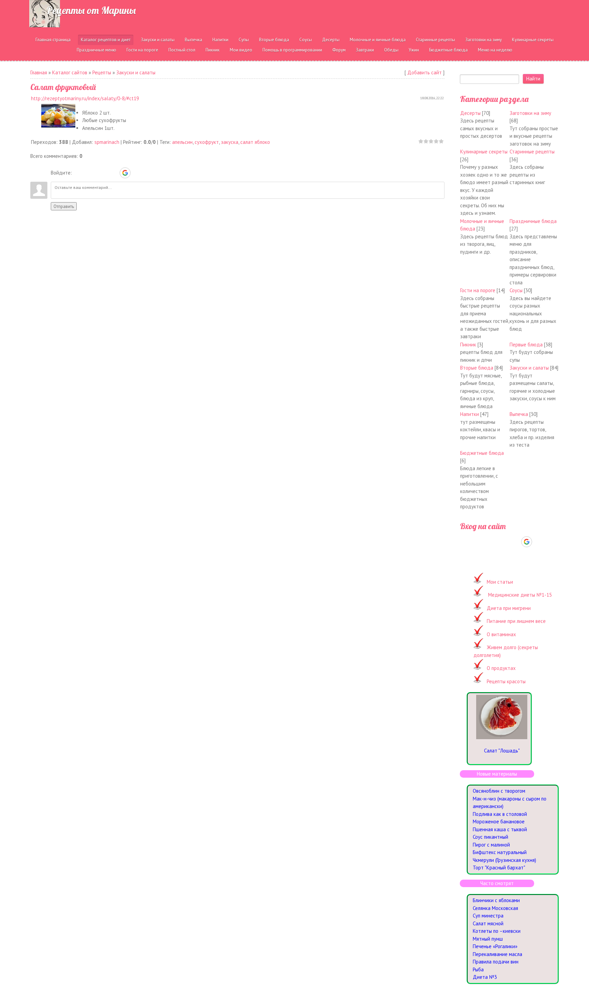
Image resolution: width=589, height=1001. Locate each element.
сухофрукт (207, 142)
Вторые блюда (476, 367)
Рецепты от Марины (91, 10)
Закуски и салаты (135, 72)
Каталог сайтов (69, 72)
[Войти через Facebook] (101, 173)
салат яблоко (255, 142)
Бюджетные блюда (482, 453)
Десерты (470, 113)
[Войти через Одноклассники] (137, 173)
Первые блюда (526, 344)
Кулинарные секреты (484, 151)
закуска (229, 142)
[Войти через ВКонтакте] (90, 173)
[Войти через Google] (125, 172)
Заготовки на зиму (530, 113)
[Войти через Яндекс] (113, 173)
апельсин (182, 142)
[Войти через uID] (78, 173)
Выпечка (519, 414)
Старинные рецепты (532, 151)
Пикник (468, 344)
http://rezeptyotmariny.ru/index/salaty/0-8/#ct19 (85, 98)
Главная (38, 72)
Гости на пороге (477, 290)
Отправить (64, 206)
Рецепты (101, 72)
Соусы (516, 290)
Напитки (469, 414)
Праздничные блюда (533, 221)
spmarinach (106, 142)
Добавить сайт (424, 72)
